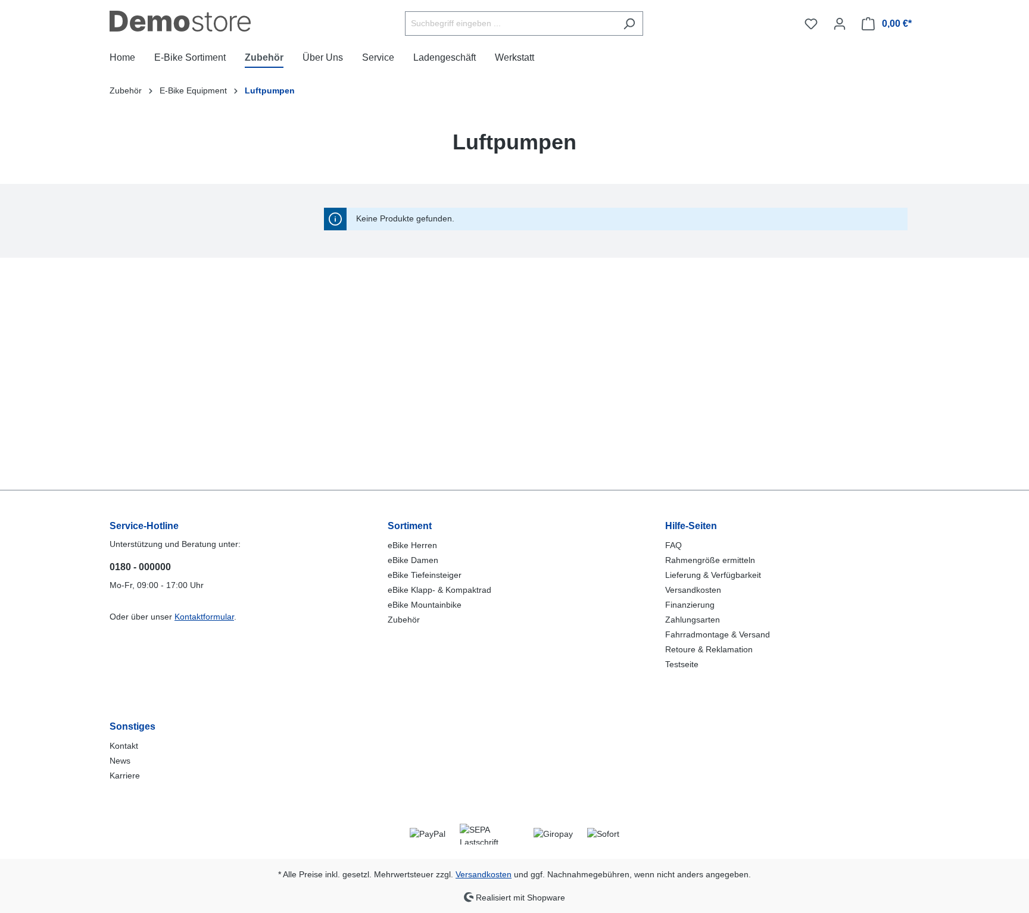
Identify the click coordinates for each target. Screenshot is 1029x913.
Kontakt (124, 746)
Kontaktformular (204, 616)
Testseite (682, 664)
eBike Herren (412, 545)
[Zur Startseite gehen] (180, 21)
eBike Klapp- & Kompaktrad (439, 590)
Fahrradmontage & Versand (717, 634)
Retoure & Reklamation (709, 649)
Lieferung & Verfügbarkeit (713, 575)
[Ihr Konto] (839, 24)
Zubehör (404, 619)
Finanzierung (690, 604)
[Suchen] (629, 23)
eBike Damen (413, 560)
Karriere (125, 775)
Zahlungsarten (692, 619)
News (120, 760)
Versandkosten (693, 590)
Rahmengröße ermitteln (710, 560)
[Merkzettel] (811, 24)
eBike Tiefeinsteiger (425, 575)
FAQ (673, 545)
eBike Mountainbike (425, 604)
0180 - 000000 (140, 567)
